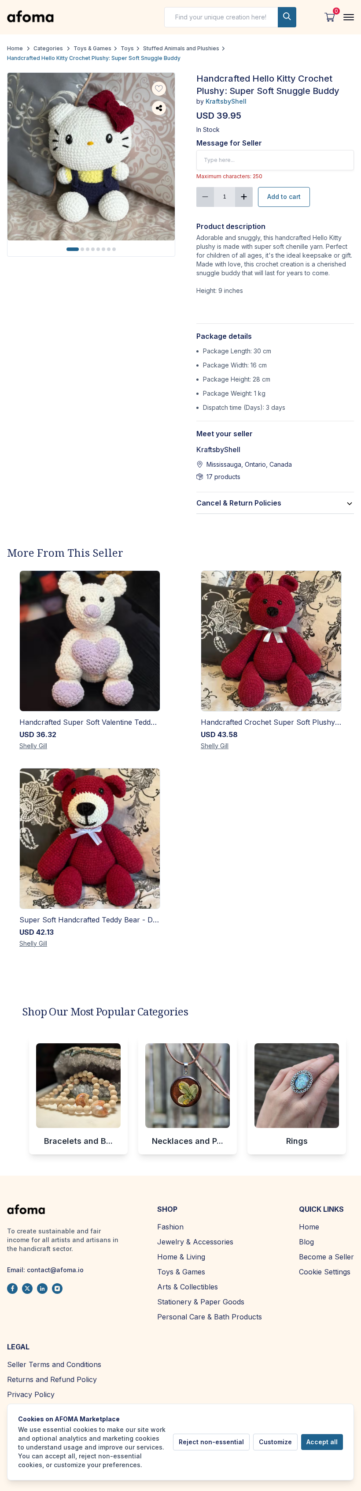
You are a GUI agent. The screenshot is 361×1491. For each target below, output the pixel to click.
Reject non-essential (211, 1442)
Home (15, 48)
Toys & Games (92, 48)
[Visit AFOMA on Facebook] (12, 1288)
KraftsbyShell (226, 101)
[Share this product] (159, 108)
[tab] (73, 249)
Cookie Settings (324, 1271)
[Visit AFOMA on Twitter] (27, 1288)
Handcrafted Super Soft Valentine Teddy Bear (89, 722)
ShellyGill (33, 745)
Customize (275, 1442)
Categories (48, 48)
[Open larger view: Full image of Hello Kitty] (91, 156)
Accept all (322, 1442)
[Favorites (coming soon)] (159, 88)
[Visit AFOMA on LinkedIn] (42, 1288)
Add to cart (284, 196)
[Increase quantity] (244, 197)
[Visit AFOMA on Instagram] (57, 1288)
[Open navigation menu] (348, 17)
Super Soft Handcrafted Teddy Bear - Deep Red (89, 919)
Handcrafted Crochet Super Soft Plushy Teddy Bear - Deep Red (271, 722)
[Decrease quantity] (205, 197)
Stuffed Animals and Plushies (181, 48)
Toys (127, 48)
